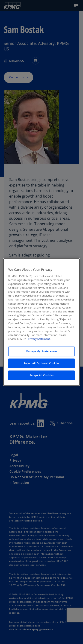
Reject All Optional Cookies (41, 363)
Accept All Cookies (41, 375)
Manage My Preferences (41, 351)
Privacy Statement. (39, 339)
